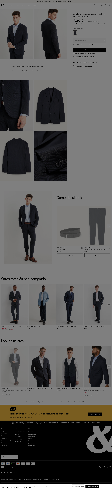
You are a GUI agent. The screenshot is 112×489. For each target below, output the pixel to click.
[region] (56, 486)
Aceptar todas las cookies (92, 486)
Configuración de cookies (78, 486)
